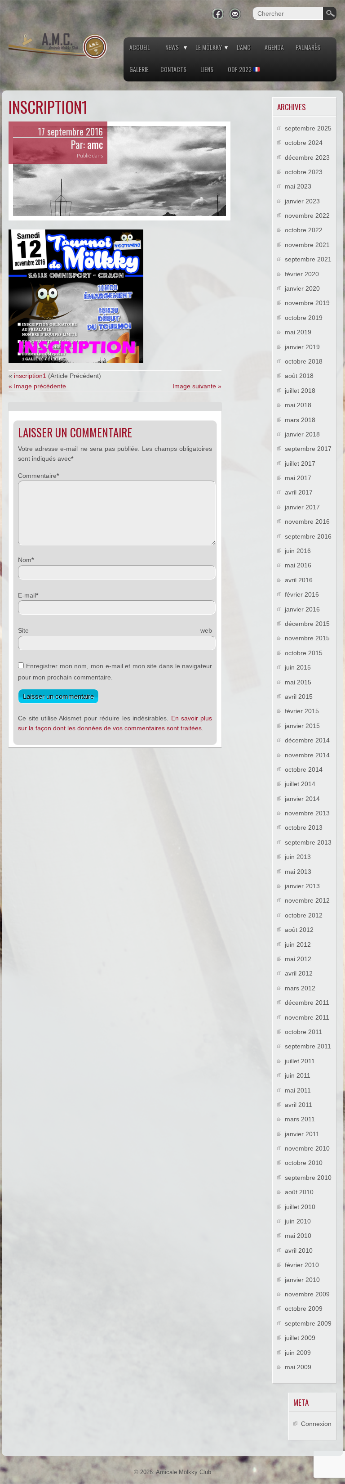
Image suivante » (196, 386)
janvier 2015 (302, 725)
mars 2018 (300, 419)
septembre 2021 (308, 259)
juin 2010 (298, 1221)
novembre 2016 (307, 521)
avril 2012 (299, 973)
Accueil (139, 47)
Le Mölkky (208, 47)
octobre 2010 (304, 1162)
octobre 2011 (303, 1031)
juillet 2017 (300, 463)
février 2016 (302, 594)
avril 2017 (299, 492)
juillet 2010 (300, 1206)
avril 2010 (299, 1250)
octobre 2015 (304, 653)
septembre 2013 (308, 842)
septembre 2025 (308, 128)
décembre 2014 (307, 740)
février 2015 (302, 711)
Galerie (139, 69)
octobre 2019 (304, 317)
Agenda (274, 47)
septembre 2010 (308, 1177)
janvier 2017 (302, 507)
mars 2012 (300, 988)
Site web (115, 630)
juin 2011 (297, 1075)
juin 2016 (298, 550)
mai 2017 (298, 477)
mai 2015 (298, 682)
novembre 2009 (307, 1294)
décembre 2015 (307, 623)
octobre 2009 (304, 1308)
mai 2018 (298, 405)
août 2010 (299, 1192)
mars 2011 (300, 1119)
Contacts (173, 69)
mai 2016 (298, 565)
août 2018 (299, 375)
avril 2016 (299, 580)
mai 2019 (298, 332)
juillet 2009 (300, 1337)
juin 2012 (298, 944)
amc (95, 144)
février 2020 (302, 274)
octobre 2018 (304, 361)
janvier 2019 (302, 347)
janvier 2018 (302, 434)
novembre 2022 (307, 215)
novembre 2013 (307, 813)
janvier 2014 (302, 798)
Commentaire (37, 475)
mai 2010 (298, 1235)
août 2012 (299, 929)
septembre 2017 (308, 448)
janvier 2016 (302, 609)
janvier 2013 (302, 886)
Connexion (316, 1423)
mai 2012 (298, 958)
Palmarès (308, 47)
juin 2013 (298, 856)
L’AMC (244, 47)
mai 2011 (298, 1090)
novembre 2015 (307, 638)
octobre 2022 (304, 230)
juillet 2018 (300, 390)
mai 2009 (298, 1367)
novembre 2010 (307, 1148)
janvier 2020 (302, 288)
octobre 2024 (304, 142)
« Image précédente (37, 386)
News (172, 47)
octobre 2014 (304, 769)
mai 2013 (298, 871)
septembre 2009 (308, 1323)
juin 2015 (298, 667)
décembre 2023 (307, 157)
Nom (24, 559)
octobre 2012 (304, 915)
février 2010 (302, 1264)
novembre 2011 (307, 1017)
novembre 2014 (307, 755)
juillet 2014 (300, 783)
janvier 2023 (302, 201)
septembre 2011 (308, 1046)
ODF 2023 (240, 69)
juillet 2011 (300, 1061)
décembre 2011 (307, 1002)
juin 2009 (298, 1352)
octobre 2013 (304, 827)
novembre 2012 (307, 900)
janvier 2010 (302, 1279)
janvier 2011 (302, 1134)
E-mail (27, 595)
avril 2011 (298, 1104)
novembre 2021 (307, 244)
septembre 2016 (308, 536)
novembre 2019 (307, 302)
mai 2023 (298, 186)
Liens (206, 69)
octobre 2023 (304, 171)
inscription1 (30, 375)
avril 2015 (299, 696)
